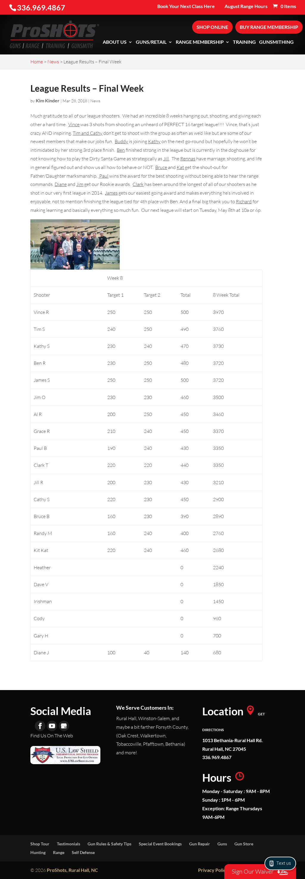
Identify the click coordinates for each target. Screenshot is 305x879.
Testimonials (68, 843)
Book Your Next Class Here (186, 6)
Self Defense (83, 852)
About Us (115, 42)
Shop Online (212, 27)
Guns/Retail (151, 42)
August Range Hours (246, 6)
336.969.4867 (216, 757)
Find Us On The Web (51, 736)
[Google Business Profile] (64, 726)
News (95, 100)
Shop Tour (39, 843)
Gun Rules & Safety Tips (109, 843)
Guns (222, 843)
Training (244, 42)
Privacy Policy (213, 870)
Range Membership (200, 42)
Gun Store (243, 843)
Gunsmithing (276, 42)
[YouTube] (52, 726)
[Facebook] (40, 726)
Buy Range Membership (269, 27)
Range (58, 852)
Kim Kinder (48, 100)
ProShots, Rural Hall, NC (72, 870)
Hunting (38, 852)
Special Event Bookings (160, 843)
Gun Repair (199, 843)
